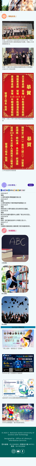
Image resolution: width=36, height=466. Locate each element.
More (30, 185)
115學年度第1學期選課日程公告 (11, 197)
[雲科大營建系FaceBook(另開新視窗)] (22, 451)
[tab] (3, 190)
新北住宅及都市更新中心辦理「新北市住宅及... (16, 214)
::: (1, 12)
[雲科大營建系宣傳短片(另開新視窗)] (18, 451)
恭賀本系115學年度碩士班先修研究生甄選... (15, 209)
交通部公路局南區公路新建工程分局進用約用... (16, 226)
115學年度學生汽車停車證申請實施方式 (13, 203)
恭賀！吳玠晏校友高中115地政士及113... (14, 220)
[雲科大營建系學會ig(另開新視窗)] (13, 451)
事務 (2, 195)
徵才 (2, 224)
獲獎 (2, 218)
